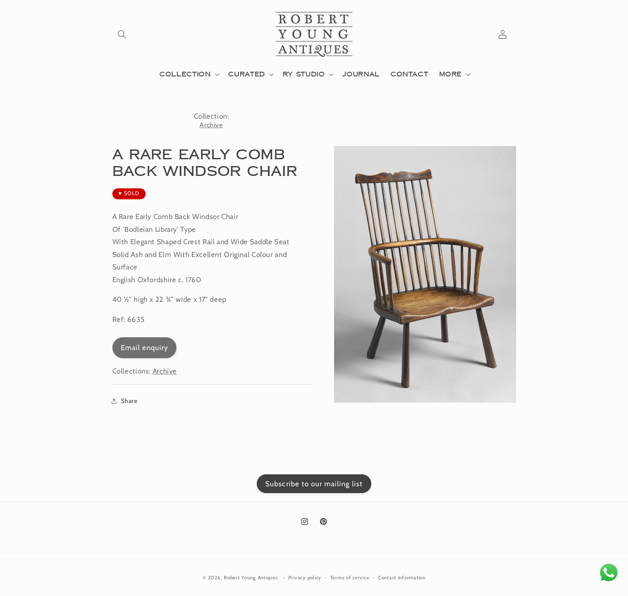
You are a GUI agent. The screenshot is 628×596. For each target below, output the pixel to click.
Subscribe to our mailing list (313, 483)
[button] (122, 34)
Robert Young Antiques (251, 578)
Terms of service (350, 578)
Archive (211, 125)
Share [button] (129, 401)
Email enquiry (144, 347)
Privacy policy (304, 578)
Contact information (402, 578)
